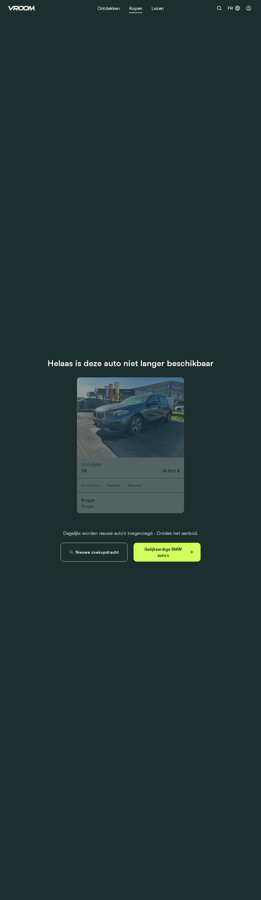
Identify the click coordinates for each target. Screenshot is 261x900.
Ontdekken (108, 8)
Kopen (135, 8)
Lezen (157, 8)
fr (230, 8)
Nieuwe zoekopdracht (97, 552)
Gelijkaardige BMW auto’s (163, 552)
